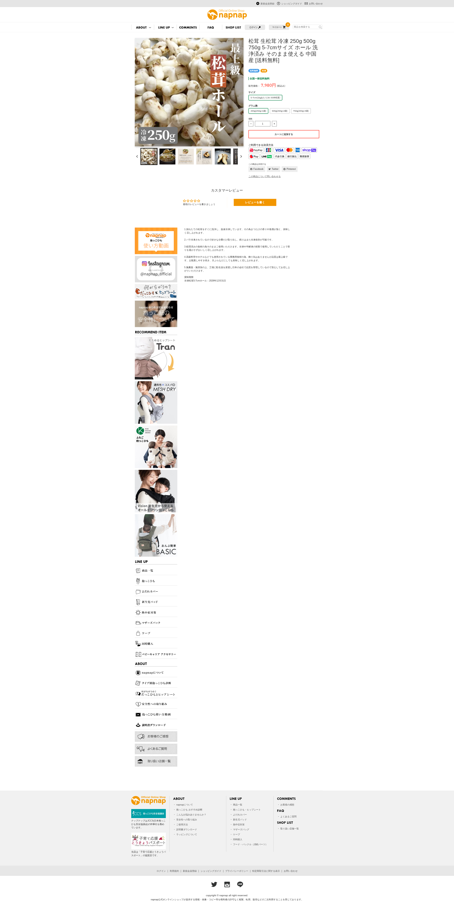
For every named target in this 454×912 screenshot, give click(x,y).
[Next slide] (241, 156)
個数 (250, 119)
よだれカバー (240, 814)
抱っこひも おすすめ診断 (189, 809)
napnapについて (184, 804)
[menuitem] (148, 156)
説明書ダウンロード (186, 829)
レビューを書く (255, 202)
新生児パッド (240, 819)
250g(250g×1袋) (258, 111)
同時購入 (237, 839)
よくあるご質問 (288, 816)
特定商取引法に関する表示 (266, 871)
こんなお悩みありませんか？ (191, 814)
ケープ (236, 834)
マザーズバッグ (241, 829)
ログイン (161, 871)
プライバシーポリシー (236, 871)
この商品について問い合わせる (264, 176)
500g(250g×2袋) (279, 111)
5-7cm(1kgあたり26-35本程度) (265, 97)
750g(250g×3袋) (301, 111)
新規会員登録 (267, 3)
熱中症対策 (239, 824)
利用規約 (174, 871)
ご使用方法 (182, 824)
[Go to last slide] (137, 156)
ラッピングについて (186, 834)
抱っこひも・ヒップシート (247, 809)
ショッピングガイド (291, 3)
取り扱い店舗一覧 (289, 828)
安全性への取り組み (186, 819)
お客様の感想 (287, 804)
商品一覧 (237, 804)
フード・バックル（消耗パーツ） (250, 844)
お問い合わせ (316, 3)
